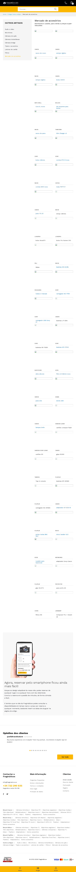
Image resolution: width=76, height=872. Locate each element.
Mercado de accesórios (13, 56)
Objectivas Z (35, 827)
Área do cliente (68, 782)
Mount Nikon (7, 827)
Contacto (66, 791)
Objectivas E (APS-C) (44, 822)
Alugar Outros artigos (14, 14)
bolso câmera (40, 160)
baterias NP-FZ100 (62, 347)
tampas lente (40, 427)
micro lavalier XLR (62, 534)
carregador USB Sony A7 (43, 321)
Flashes (27, 814)
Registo (65, 788)
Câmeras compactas (49, 829)
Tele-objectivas (8, 812)
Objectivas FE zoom (28, 822)
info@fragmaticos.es (10, 782)
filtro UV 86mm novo (63, 374)
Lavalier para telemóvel (40, 562)
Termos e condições (37, 786)
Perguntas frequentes (37, 780)
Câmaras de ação (11, 36)
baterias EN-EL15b (62, 267)
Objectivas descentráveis (50, 812)
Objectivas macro (33, 812)
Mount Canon (7, 810)
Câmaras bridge (10, 43)
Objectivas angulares (49, 810)
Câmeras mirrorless (22, 810)
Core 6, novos (40, 106)
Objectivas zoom (63, 837)
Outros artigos (8, 843)
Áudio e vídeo (9, 29)
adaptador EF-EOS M (63, 507)
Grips (21, 814)
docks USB (60, 400)
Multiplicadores (20, 812)
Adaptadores (36, 814)
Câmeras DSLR (65, 812)
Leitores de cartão (11, 49)
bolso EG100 (60, 80)
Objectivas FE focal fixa (11, 822)
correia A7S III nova (62, 160)
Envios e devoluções (37, 783)
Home (4, 14)
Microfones (8, 32)
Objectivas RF (35, 810)
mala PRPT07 (61, 187)
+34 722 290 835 (12, 785)
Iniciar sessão (67, 780)
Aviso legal (33, 789)
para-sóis (39, 400)
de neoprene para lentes (62, 107)
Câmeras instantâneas (12, 39)
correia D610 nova (42, 187)
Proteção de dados (36, 791)
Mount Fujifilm (8, 835)
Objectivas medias (64, 810)
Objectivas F (62, 829)
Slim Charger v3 (61, 133)
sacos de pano (41, 133)
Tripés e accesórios (11, 46)
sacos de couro (41, 53)
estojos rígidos (61, 53)
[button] (29, 750)
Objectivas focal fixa (48, 837)
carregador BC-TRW (63, 293)
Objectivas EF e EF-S (10, 814)
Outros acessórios (49, 814)
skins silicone (40, 374)
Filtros (7, 53)
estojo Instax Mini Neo (41, 535)
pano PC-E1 (39, 213)
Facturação (66, 785)
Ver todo (65, 757)
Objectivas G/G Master (37, 817)
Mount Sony (7, 817)
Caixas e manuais (41, 293)
